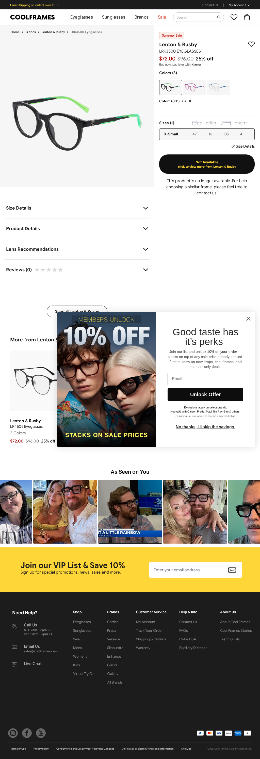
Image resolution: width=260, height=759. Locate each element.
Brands (142, 17)
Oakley (112, 673)
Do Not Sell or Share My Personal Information (148, 748)
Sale (162, 17)
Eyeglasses (81, 17)
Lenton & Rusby (53, 32)
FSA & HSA (187, 639)
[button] (65, 512)
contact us (207, 193)
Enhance (114, 656)
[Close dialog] (248, 318)
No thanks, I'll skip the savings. (205, 427)
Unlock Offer (205, 394)
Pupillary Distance (193, 647)
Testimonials (230, 639)
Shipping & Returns (151, 639)
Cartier (112, 622)
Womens (80, 656)
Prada (111, 630)
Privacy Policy (41, 748)
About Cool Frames (235, 622)
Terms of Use (18, 748)
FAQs (183, 630)
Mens (77, 647)
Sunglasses (113, 17)
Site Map (186, 748)
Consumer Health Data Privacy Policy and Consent (85, 748)
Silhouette (115, 647)
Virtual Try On (83, 673)
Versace (113, 639)
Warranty (143, 647)
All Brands (115, 682)
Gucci (112, 665)
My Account (237, 5)
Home (15, 32)
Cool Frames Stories (236, 630)
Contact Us (210, 5)
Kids (76, 665)
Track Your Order (149, 630)
